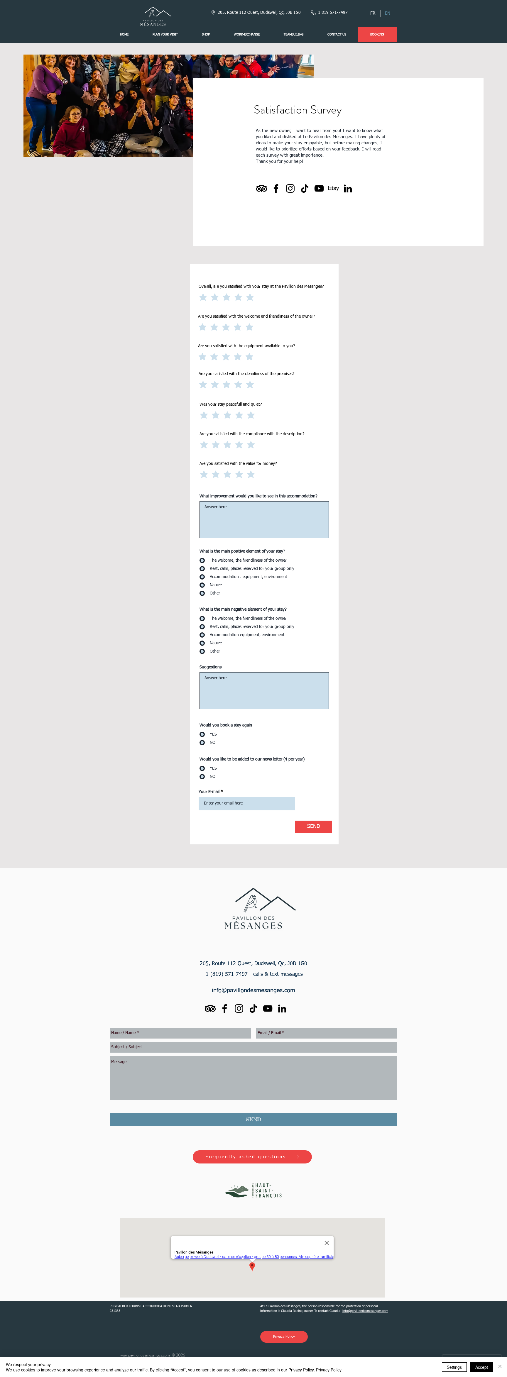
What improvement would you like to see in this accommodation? (258, 496)
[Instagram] (290, 188)
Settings (454, 1367)
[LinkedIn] (348, 188)
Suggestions (211, 667)
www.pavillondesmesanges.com (145, 1355)
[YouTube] (319, 188)
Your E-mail (209, 792)
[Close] (499, 1367)
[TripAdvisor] (261, 188)
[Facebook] (276, 188)
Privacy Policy (329, 1370)
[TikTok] (304, 188)
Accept (481, 1367)
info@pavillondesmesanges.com (253, 990)
